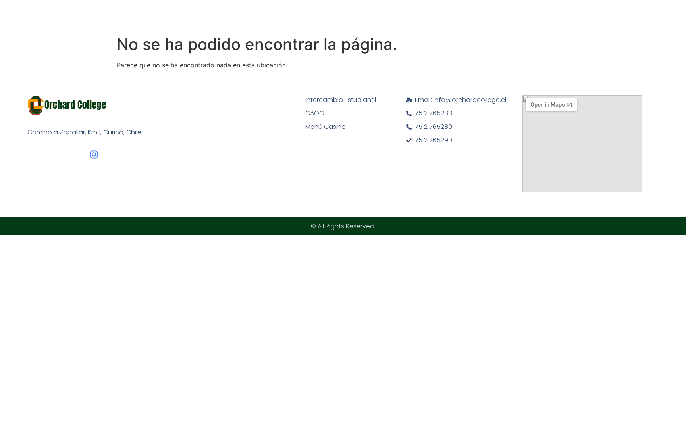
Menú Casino (325, 126)
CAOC (314, 113)
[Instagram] (93, 154)
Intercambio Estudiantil (340, 99)
